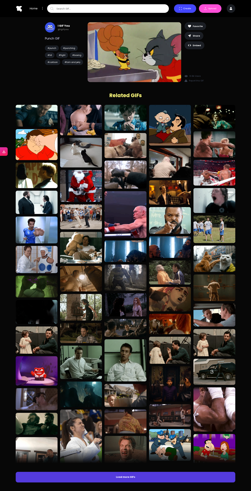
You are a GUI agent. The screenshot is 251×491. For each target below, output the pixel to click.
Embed (197, 45)
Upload (212, 8)
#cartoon (52, 62)
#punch (51, 48)
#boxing (76, 55)
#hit (49, 55)
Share (196, 35)
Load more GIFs (125, 477)
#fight (62, 55)
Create (187, 8)
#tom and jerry (72, 62)
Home (34, 8)
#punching (69, 48)
